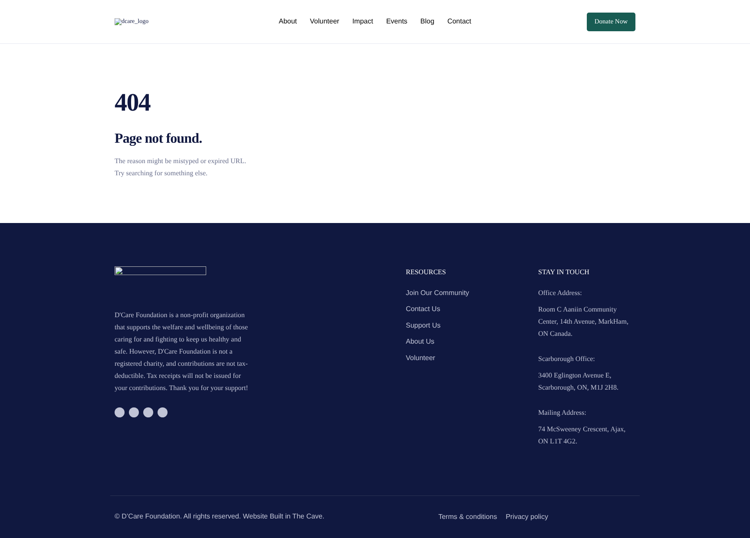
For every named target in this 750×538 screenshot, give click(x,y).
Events (397, 21)
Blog (427, 21)
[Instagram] (134, 412)
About (288, 21)
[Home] (131, 21)
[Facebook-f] (120, 412)
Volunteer (324, 21)
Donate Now (611, 21)
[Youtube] (163, 412)
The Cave (307, 516)
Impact (362, 21)
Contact (459, 21)
